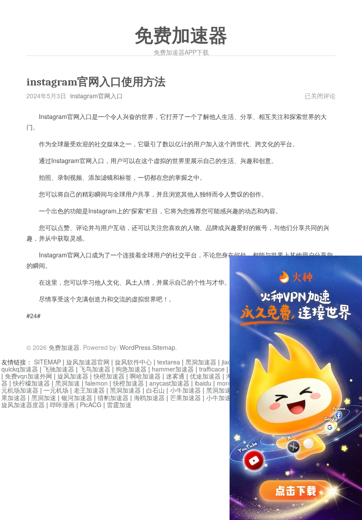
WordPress (135, 347)
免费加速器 (181, 36)
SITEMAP (47, 361)
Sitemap (163, 347)
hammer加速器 (173, 368)
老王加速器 (89, 390)
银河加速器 (76, 397)
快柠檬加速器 (31, 383)
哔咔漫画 (62, 404)
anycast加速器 (169, 383)
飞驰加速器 (58, 368)
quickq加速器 (19, 368)
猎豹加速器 (113, 397)
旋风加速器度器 (23, 404)
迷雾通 (175, 375)
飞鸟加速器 (94, 368)
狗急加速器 (131, 368)
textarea (168, 361)
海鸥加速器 (149, 397)
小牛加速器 (185, 390)
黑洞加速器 (200, 361)
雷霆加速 (119, 404)
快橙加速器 (109, 375)
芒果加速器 (185, 397)
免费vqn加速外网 (28, 375)
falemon (96, 383)
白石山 (155, 390)
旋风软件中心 (133, 361)
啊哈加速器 (145, 375)
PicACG (91, 404)
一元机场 (56, 390)
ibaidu (203, 383)
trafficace (212, 368)
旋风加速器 (72, 375)
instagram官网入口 (96, 95)
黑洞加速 (67, 383)
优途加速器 (205, 375)
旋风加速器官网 (87, 361)
